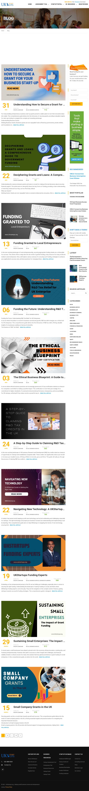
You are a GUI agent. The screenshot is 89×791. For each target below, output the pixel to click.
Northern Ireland (75, 336)
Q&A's (71, 339)
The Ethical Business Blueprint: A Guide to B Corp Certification (39, 377)
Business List (74, 310)
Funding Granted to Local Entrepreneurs (37, 243)
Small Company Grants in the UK (32, 707)
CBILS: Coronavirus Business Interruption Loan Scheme (78, 176)
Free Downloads (75, 323)
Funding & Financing (76, 326)
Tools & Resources (75, 350)
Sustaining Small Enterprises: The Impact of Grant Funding (39, 641)
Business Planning (45, 580)
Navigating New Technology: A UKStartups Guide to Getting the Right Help (39, 509)
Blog (27, 110)
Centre (72, 318)
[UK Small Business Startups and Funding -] (7, 5)
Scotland (73, 347)
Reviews (77, 2)
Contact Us (7, 765)
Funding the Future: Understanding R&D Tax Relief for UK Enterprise (39, 309)
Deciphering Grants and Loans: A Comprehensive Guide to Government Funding (39, 174)
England (72, 320)
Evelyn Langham (18, 110)
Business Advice (34, 110)
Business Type (74, 315)
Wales (71, 355)
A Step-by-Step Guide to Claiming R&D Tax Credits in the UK (39, 443)
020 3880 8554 (8, 762)
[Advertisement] (44, 46)
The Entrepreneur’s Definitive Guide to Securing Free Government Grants (78, 258)
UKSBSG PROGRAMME (77, 196)
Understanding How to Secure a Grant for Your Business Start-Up (39, 104)
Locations (73, 331)
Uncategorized (74, 353)
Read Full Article (18, 125)
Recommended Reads (76, 342)
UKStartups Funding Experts (30, 575)
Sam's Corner (74, 345)
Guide (71, 328)
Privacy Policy (8, 787)
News (71, 334)
